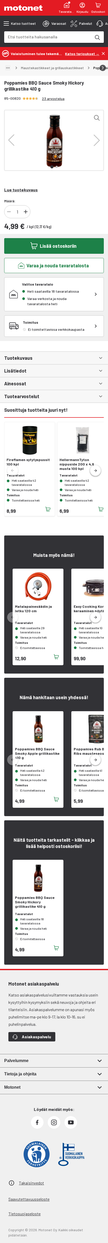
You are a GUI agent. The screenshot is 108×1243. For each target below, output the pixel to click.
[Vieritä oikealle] (103, 68)
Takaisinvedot (31, 1182)
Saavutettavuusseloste (29, 1199)
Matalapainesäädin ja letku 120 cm (33, 608)
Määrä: (9, 201)
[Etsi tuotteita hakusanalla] (97, 37)
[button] (11, 140)
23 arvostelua (53, 98)
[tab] (54, 23)
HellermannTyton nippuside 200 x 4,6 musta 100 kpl (77, 464)
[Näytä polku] (7, 67)
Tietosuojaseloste (24, 1213)
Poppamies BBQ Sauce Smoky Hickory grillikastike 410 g (35, 902)
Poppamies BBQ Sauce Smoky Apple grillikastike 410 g (37, 753)
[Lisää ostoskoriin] (48, 509)
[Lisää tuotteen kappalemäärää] (25, 211)
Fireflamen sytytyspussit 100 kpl (28, 462)
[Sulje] (103, 53)
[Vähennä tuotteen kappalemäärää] (8, 211)
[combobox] (48, 36)
